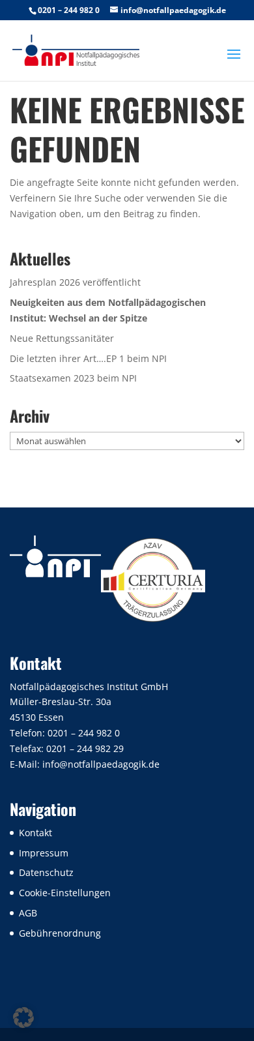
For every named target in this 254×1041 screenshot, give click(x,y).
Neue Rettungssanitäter (62, 338)
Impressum (43, 853)
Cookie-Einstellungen (65, 892)
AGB (28, 913)
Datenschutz (46, 872)
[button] (23, 1017)
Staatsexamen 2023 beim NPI (73, 378)
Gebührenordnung (60, 933)
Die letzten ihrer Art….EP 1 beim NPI (88, 358)
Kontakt (35, 832)
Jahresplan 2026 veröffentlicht (75, 282)
